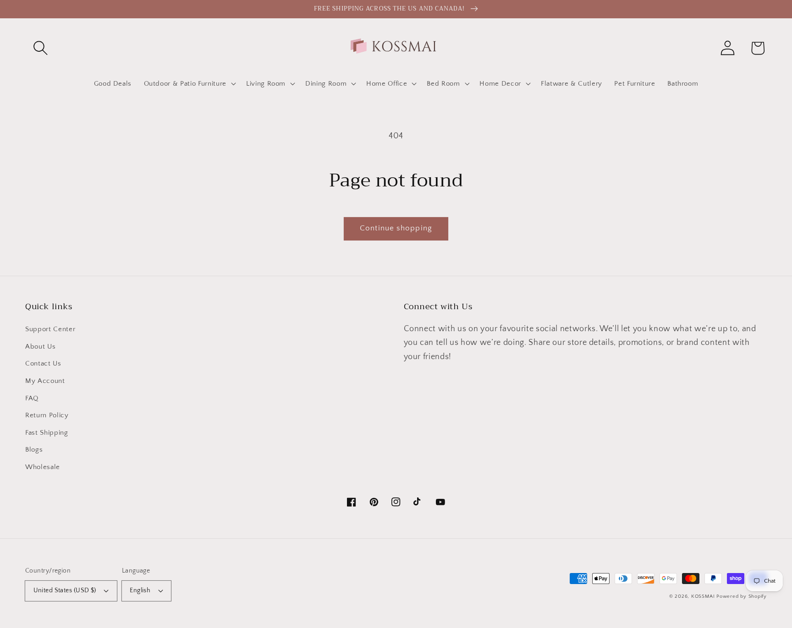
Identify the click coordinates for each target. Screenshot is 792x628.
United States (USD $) (64, 590)
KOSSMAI (703, 596)
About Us (40, 346)
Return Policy (47, 415)
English (140, 590)
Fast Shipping (46, 433)
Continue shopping (396, 228)
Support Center (50, 329)
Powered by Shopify (741, 596)
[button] (40, 48)
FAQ (31, 398)
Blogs (34, 449)
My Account (45, 381)
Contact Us (43, 363)
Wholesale (42, 467)
